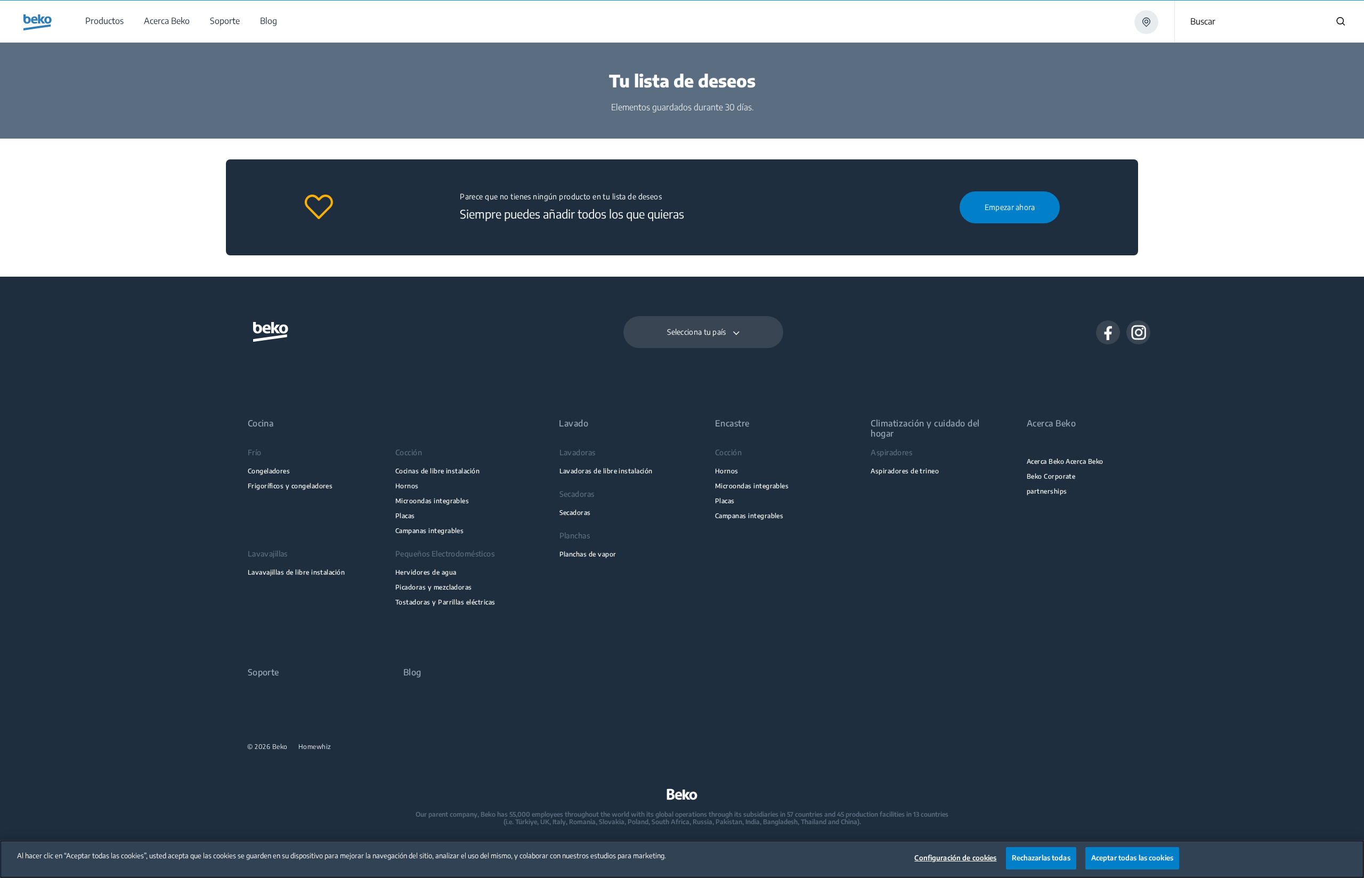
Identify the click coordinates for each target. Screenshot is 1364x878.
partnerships (1047, 491)
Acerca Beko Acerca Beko (1065, 461)
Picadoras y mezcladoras (433, 587)
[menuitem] (104, 21)
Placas (405, 516)
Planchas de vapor (587, 554)
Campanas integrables (429, 531)
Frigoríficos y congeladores (290, 486)
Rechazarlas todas (1041, 857)
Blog (412, 672)
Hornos (407, 486)
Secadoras (575, 513)
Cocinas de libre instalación (437, 471)
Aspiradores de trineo (905, 471)
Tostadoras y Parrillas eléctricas (445, 602)
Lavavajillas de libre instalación (296, 572)
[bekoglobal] (37, 22)
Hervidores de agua (425, 572)
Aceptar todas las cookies (1132, 857)
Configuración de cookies (955, 857)
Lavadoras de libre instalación (606, 471)
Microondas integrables (432, 501)
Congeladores (269, 471)
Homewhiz (314, 747)
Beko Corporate (1051, 476)
